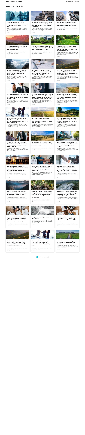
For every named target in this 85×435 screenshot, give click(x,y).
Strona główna (76, 1)
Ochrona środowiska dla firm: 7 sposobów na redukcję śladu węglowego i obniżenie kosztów (67, 242)
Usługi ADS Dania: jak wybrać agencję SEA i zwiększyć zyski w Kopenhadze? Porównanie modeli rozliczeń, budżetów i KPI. (42, 48)
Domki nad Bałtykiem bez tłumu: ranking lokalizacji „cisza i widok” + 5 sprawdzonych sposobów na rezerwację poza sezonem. (67, 24)
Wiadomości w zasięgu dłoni (14, 1)
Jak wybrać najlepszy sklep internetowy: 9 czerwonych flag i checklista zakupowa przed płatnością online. (17, 48)
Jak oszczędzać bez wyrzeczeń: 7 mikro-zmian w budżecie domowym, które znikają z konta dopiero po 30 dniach (42, 144)
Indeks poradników (69, 1)
